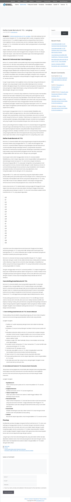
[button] (67, 5)
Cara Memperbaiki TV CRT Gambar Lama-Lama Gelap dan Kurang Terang (58, 50)
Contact (25, 1)
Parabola (41, 4)
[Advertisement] (35, 16)
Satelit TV (56, 4)
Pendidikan (48, 4)
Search (53, 30)
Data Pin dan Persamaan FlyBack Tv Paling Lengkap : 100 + (59, 94)
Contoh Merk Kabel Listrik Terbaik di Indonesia (15, 449)
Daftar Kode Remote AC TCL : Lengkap (20, 36)
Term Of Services (63, 1)
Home (17, 4)
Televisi (62, 4)
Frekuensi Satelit (32, 4)
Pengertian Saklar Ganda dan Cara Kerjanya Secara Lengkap (18, 450)
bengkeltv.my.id (40, 500)
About (19, 1)
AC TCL (6, 448)
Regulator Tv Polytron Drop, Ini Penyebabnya (57, 87)
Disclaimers (38, 1)
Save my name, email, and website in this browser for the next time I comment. (25, 488)
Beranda (13, 1)
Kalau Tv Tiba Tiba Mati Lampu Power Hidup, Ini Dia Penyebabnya (59, 101)
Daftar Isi (31, 1)
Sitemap (55, 1)
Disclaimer (36, 498)
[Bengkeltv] (8, 5)
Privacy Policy (47, 1)
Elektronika (23, 4)
